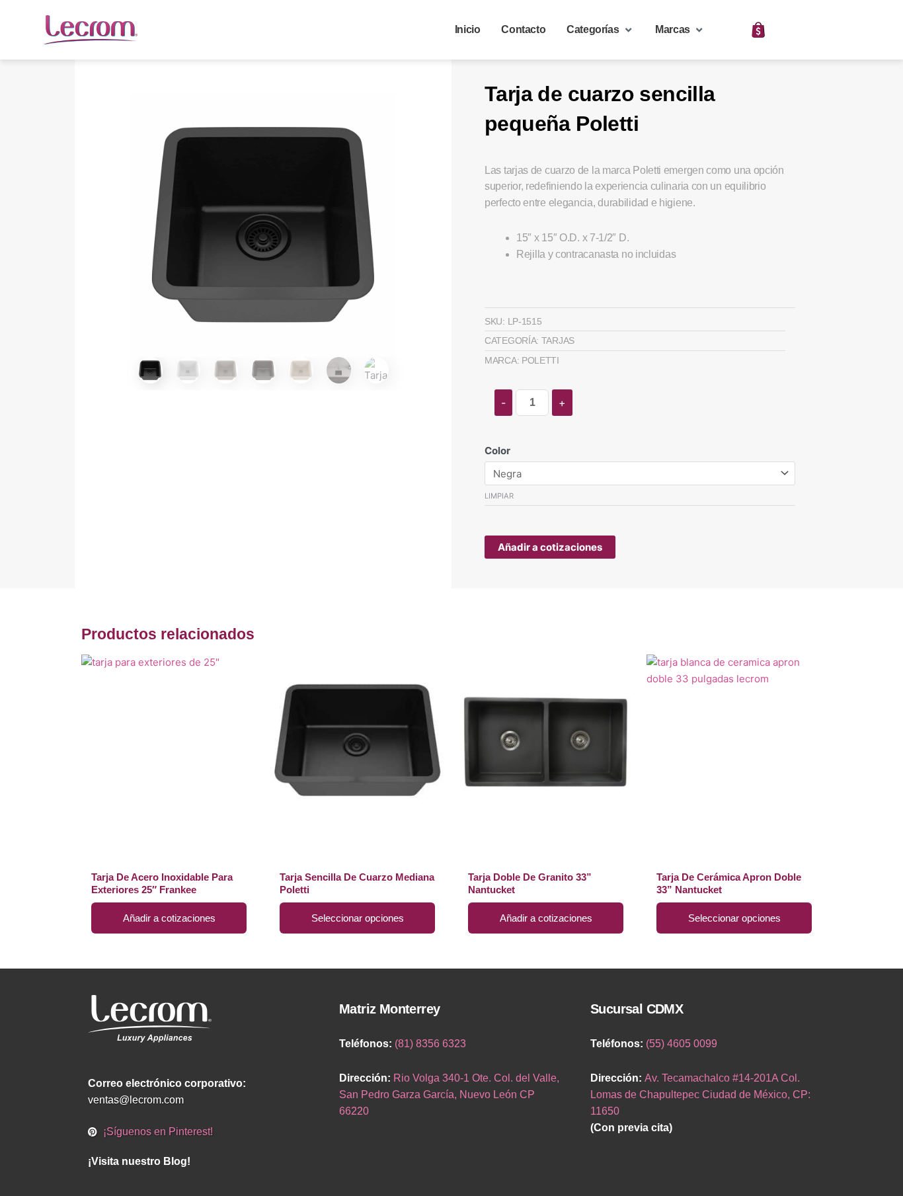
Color (497, 450)
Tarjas (557, 340)
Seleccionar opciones (357, 918)
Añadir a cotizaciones (550, 547)
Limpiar (499, 495)
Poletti (540, 360)
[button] (600, 30)
